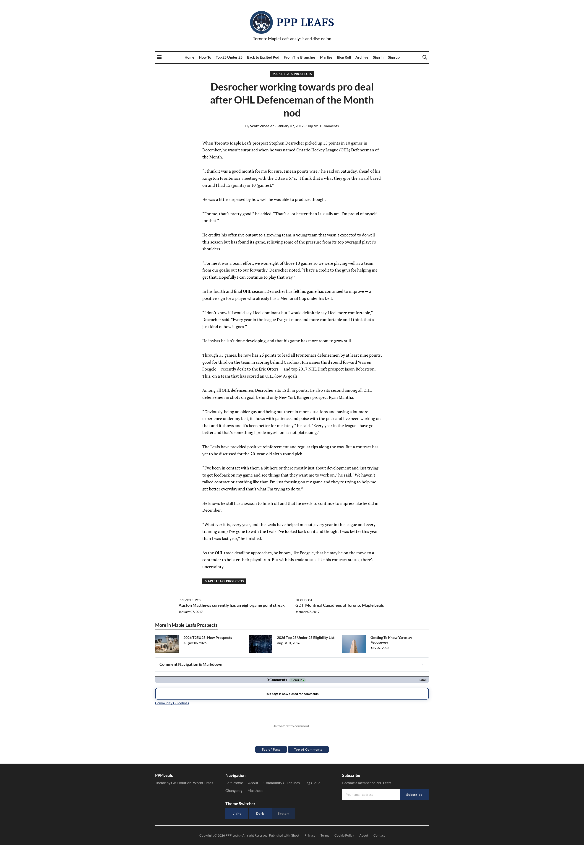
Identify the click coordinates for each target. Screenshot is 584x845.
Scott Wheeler (259, 126)
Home (189, 57)
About (253, 782)
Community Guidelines (281, 782)
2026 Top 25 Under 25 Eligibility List (305, 637)
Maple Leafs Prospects (292, 74)
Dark (260, 813)
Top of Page (271, 749)
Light (237, 813)
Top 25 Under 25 (229, 57)
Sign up (394, 57)
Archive (361, 57)
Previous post (191, 600)
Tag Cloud (313, 782)
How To (205, 57)
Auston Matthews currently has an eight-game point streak (232, 605)
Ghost (295, 835)
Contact (379, 835)
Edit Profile (234, 782)
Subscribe (414, 794)
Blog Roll (344, 57)
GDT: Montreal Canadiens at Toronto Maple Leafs (339, 605)
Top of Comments (308, 749)
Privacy (310, 835)
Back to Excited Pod (263, 57)
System (283, 813)
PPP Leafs (305, 22)
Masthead (255, 790)
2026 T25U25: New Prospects (207, 637)
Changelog (233, 790)
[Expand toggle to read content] (422, 664)
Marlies (326, 57)
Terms (325, 835)
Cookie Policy (344, 835)
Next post (303, 600)
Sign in (378, 57)
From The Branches (299, 57)
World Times (203, 782)
